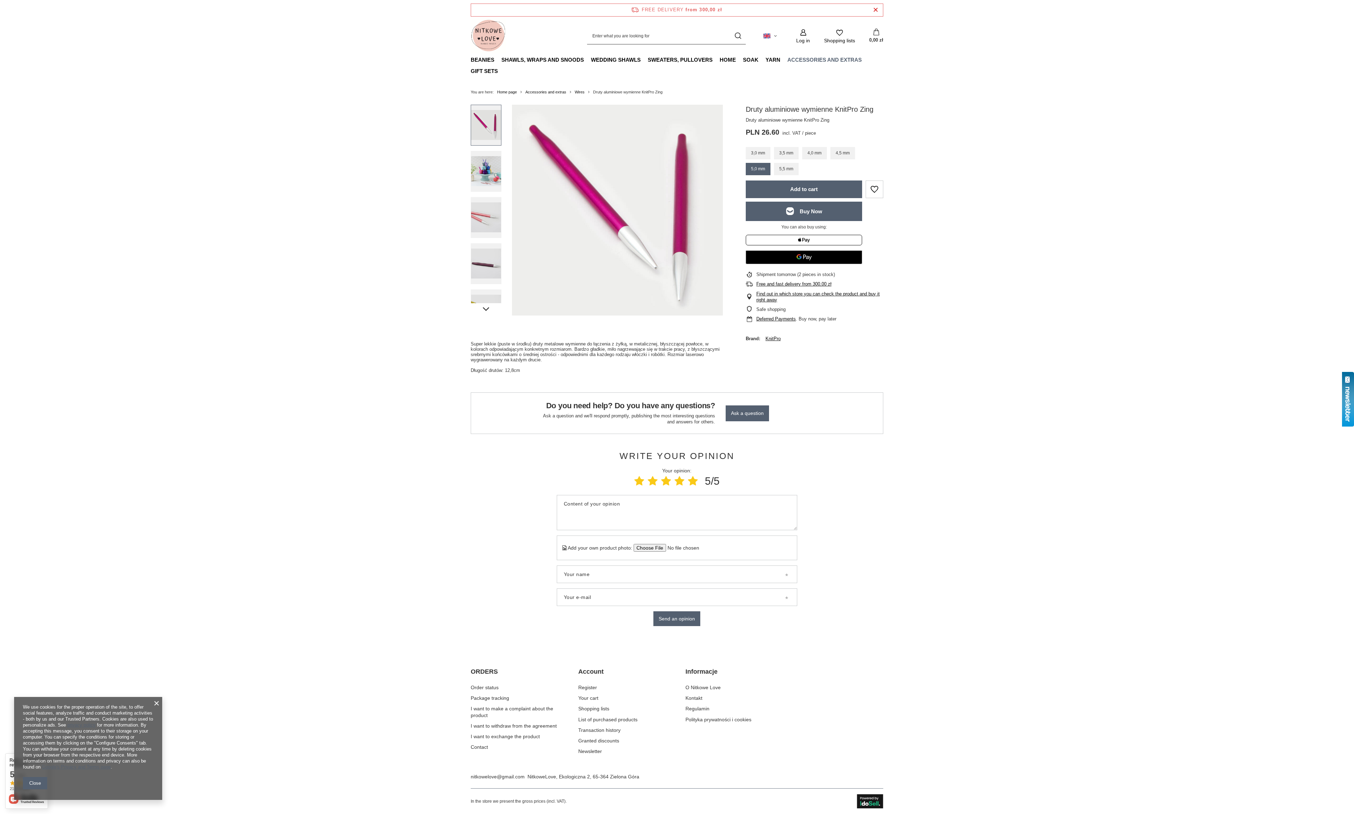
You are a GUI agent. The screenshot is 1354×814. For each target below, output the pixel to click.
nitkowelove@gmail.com (498, 776)
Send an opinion (677, 619)
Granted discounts (598, 740)
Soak (750, 60)
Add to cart (804, 189)
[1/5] (639, 481)
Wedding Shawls (616, 60)
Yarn (773, 60)
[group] (617, 210)
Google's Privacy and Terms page (76, 767)
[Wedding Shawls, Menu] (644, 59)
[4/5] (679, 481)
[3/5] (666, 481)
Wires (580, 92)
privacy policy (81, 725)
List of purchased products (608, 719)
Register (587, 687)
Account (591, 671)
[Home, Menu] (739, 59)
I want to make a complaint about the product (512, 712)
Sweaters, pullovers (680, 60)
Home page (507, 92)
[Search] (738, 36)
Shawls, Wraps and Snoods (542, 60)
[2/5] (653, 481)
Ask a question (747, 413)
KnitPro (773, 338)
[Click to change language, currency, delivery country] (770, 35)
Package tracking (490, 698)
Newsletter (590, 751)
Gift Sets (484, 71)
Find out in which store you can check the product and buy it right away (818, 296)
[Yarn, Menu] (784, 59)
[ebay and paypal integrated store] (870, 801)
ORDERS (484, 671)
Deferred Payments (776, 319)
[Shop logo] (488, 36)
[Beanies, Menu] (498, 59)
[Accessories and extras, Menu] (865, 59)
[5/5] (693, 481)
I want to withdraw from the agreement (514, 726)
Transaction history (599, 730)
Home (728, 60)
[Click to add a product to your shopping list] (874, 189)
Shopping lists (593, 708)
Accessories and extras (824, 60)
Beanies (482, 60)
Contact (479, 747)
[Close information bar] (876, 10)
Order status (485, 687)
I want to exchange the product (505, 736)
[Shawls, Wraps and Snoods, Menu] (587, 59)
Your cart (588, 698)
